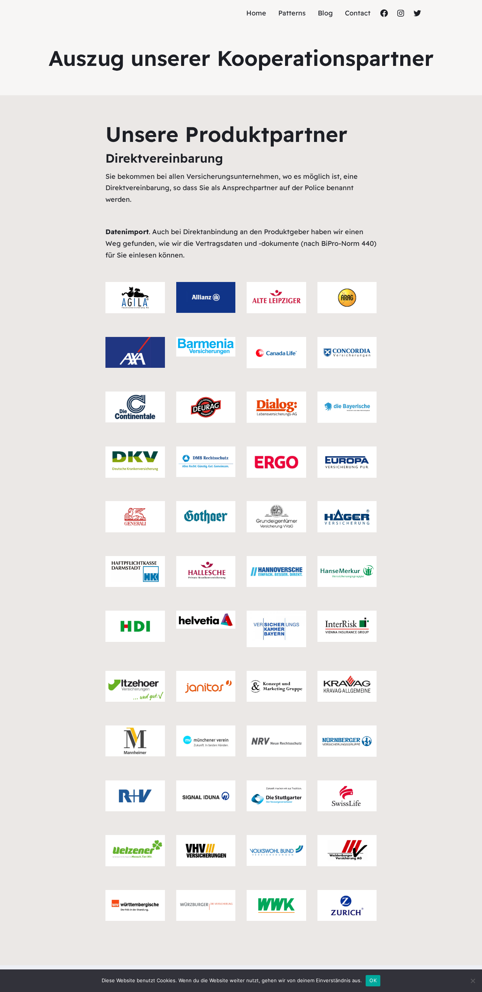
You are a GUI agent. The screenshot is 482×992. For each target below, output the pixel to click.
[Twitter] (417, 13)
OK (373, 980)
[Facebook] (384, 13)
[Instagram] (400, 13)
